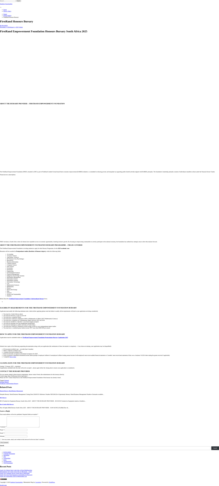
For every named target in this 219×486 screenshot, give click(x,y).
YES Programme (8, 463)
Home (5, 9)
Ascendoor (38, 482)
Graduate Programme (9, 453)
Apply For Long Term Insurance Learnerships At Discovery (16, 475)
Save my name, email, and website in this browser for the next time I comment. (23, 439)
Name (2, 430)
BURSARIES (4, 25)
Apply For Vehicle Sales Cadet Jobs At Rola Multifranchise (16, 470)
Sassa (4, 460)
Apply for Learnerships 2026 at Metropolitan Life (13, 476)
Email (2, 433)
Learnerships (6, 458)
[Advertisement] (109, 66)
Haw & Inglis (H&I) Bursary (7, 404)
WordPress (52, 482)
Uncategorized (7, 461)
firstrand (6, 380)
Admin (21, 27)
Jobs (4, 456)
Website (2, 436)
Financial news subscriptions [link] (7, 174)
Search (2, 445)
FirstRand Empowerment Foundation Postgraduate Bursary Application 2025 (45, 337)
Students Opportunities (6, 4)
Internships (6, 455)
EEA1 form (13, 357)
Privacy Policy (7, 11)
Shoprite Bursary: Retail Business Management (11, 391)
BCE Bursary (3, 397)
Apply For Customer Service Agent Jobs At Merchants (15, 473)
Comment (3, 427)
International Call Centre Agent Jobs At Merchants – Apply (16, 471)
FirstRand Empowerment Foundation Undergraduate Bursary (26, 298)
